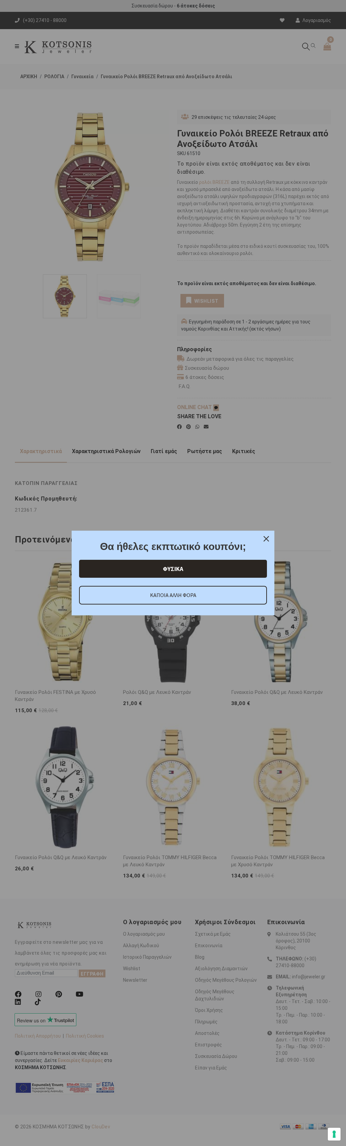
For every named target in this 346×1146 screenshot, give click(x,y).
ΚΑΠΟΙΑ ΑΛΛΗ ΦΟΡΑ (173, 595)
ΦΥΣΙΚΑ (173, 569)
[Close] (266, 539)
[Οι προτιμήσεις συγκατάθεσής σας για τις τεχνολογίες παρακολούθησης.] (334, 1134)
